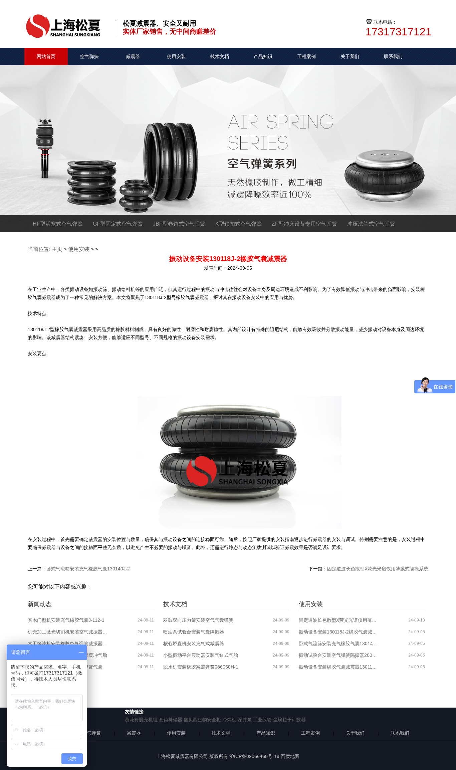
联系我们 (393, 56)
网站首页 (46, 56)
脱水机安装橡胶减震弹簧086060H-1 (200, 667)
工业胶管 (262, 719)
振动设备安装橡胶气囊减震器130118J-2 (339, 667)
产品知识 (263, 56)
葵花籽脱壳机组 (141, 719)
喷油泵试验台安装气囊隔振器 (193, 631)
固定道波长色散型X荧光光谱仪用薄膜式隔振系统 (377, 568)
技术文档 (219, 56)
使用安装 (176, 56)
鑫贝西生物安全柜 (202, 719)
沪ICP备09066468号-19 (254, 756)
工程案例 (306, 56)
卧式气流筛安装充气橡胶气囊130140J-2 (88, 568)
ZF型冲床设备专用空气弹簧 (304, 224)
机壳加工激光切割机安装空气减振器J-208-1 (68, 631)
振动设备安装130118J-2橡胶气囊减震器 (339, 631)
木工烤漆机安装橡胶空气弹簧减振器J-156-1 (68, 643)
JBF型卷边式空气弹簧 (179, 224)
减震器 (133, 56)
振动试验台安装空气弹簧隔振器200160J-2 (339, 655)
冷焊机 (229, 719)
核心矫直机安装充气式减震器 (193, 643)
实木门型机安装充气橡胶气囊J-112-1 (66, 620)
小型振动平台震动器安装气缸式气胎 (200, 655)
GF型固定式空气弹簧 (118, 224)
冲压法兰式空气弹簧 (371, 224)
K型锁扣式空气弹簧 (238, 224)
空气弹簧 (89, 56)
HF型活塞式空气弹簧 (58, 224)
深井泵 (245, 719)
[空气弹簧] (66, 17)
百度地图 (290, 756)
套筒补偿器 (170, 719)
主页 (57, 249)
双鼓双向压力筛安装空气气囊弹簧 (198, 620)
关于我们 (349, 56)
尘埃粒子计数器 (289, 719)
